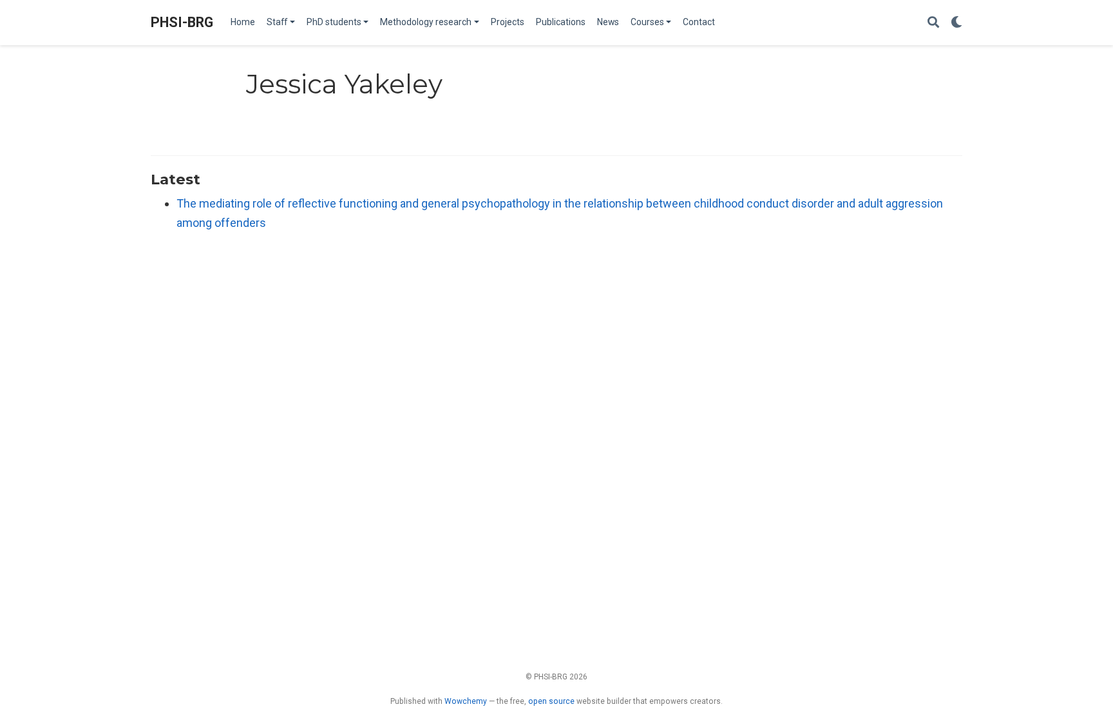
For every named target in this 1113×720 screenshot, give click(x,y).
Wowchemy (465, 701)
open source (551, 701)
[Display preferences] (956, 22)
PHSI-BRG (182, 22)
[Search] (933, 22)
